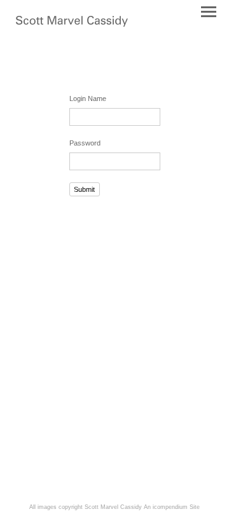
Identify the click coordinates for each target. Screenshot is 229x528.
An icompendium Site (172, 507)
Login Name (87, 98)
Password (85, 143)
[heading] (72, 24)
